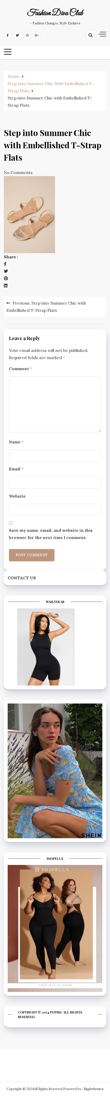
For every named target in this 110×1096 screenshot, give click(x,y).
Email (16, 468)
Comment (20, 368)
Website (17, 496)
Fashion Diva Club (55, 13)
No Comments (18, 172)
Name (16, 441)
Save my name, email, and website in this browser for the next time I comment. (51, 534)
